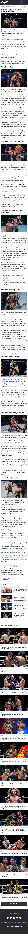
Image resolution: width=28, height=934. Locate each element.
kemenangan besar (22, 554)
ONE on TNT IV (13, 104)
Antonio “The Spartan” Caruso (17, 567)
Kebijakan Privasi (9, 926)
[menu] (25, 2)
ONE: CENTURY (11, 240)
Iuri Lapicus (4, 379)
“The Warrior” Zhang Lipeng (8, 530)
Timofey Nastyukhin (6, 435)
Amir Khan (5, 556)
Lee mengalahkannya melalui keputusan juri (14, 237)
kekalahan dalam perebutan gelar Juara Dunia (12, 381)
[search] (21, 2)
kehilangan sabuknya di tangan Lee (9, 323)
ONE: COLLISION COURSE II (20, 556)
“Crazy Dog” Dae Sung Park (8, 552)
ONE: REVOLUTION (5, 31)
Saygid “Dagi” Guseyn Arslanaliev (11, 235)
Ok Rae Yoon (17, 30)
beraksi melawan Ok (10, 500)
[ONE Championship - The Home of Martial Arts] (4, 2)
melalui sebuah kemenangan (19, 100)
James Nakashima (5, 569)
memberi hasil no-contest (12, 386)
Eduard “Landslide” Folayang (12, 535)
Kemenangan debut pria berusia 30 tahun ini (12, 95)
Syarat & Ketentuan (18, 926)
